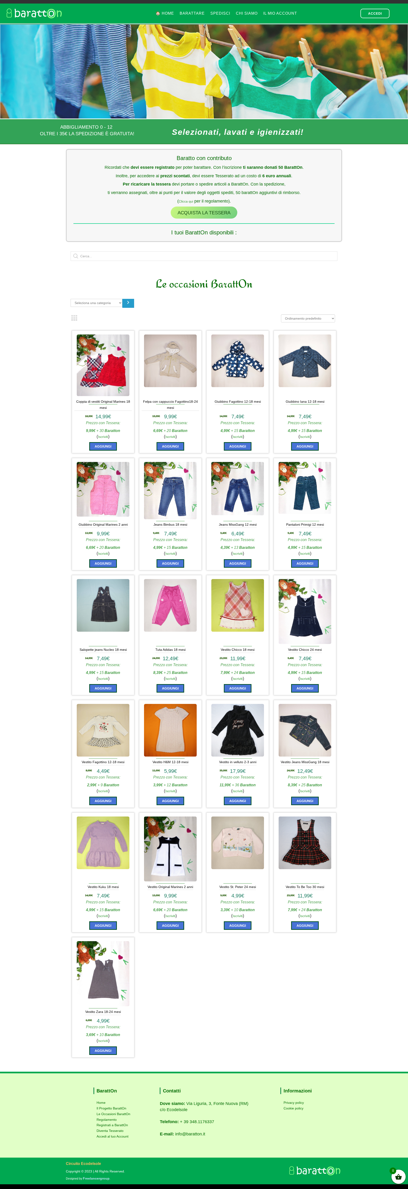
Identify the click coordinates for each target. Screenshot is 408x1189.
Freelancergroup (96, 1178)
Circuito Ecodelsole (83, 1164)
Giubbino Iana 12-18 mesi (305, 401)
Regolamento (107, 1119)
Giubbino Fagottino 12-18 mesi (238, 401)
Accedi (375, 13)
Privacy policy (294, 1102)
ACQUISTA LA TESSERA (204, 212)
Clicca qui (186, 201)
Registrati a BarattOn (112, 1125)
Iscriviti (103, 437)
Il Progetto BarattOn (111, 1108)
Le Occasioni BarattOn (113, 1114)
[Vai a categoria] (128, 303)
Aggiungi (103, 446)
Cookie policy (293, 1108)
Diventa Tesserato (110, 1131)
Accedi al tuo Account (112, 1136)
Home (101, 1102)
